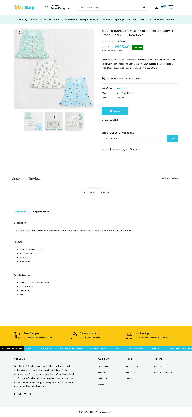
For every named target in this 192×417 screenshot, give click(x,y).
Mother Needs (156, 19)
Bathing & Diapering (113, 19)
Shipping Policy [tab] (41, 211)
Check (172, 138)
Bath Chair (121, 97)
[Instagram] (30, 394)
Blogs (170, 19)
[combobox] (112, 7)
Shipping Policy (132, 378)
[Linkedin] (19, 394)
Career (101, 384)
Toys (142, 19)
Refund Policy (132, 372)
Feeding (23, 19)
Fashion (35, 19)
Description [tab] (20, 211)
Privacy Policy (132, 366)
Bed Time (131, 19)
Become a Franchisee (163, 366)
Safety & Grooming (89, 19)
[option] (54, 69)
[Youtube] (24, 394)
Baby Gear (70, 19)
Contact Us (102, 378)
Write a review (170, 178)
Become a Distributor (163, 372)
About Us (102, 372)
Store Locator (104, 366)
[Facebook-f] (15, 394)
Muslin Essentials (52, 19)
